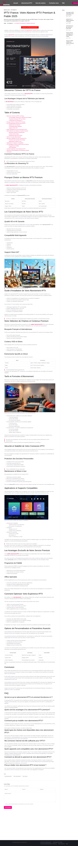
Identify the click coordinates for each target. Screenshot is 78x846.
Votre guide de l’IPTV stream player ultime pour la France (70, 13)
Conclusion (9, 151)
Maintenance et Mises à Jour (15, 141)
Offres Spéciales (12, 147)
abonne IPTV (29, 30)
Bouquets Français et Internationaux (17, 132)
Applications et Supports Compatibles (15, 142)
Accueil (15, 3)
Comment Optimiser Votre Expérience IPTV (16, 148)
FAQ (63, 3)
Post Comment (8, 807)
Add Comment (8, 793)
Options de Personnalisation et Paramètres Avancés (18, 150)
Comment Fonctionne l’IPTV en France (17, 119)
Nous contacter (61, 843)
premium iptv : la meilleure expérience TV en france (70, 20)
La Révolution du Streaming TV (15, 120)
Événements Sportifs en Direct (15, 135)
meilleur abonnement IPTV (12, 185)
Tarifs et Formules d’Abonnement (14, 136)
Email (23, 789)
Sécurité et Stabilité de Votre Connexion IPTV (16, 138)
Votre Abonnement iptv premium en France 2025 (69, 27)
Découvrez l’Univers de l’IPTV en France (15, 116)
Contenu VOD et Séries (14, 133)
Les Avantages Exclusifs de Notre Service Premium (18, 144)
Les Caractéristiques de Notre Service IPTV (16, 123)
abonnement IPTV (29, 93)
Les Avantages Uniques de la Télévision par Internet (20, 117)
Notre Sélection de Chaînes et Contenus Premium (17, 130)
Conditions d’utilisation (57, 842)
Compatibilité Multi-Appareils (15, 126)
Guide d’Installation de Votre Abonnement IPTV (17, 129)
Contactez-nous (54, 3)
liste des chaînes (41, 3)
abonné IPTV (11, 34)
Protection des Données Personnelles (17, 139)
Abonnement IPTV (26, 3)
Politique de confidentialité (45, 842)
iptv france (25, 776)
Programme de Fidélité (14, 145)
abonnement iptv (8, 776)
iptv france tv (14, 9)
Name (6, 789)
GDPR (67, 843)
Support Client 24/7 (13, 127)
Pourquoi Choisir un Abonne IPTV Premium (16, 122)
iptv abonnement (10, 101)
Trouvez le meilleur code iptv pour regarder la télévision (70, 42)
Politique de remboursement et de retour (48, 843)
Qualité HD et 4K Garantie (14, 124)
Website (41, 789)
